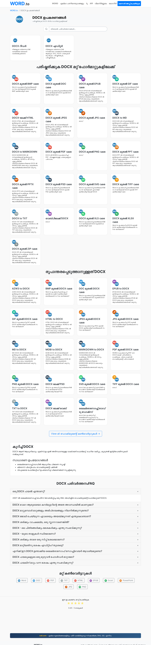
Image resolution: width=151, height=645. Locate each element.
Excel (109, 580)
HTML (79, 580)
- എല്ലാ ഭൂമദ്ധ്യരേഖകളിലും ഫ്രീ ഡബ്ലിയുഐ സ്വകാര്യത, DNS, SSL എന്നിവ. (75, 636)
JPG (68, 587)
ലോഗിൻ (113, 3)
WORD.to (14, 10)
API (91, 3)
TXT (64, 580)
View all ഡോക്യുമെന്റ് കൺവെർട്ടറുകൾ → (75, 433)
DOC (36, 580)
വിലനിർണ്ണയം (101, 3)
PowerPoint (126, 580)
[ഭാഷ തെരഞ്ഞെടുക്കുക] (87, 3)
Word (22, 580)
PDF (50, 580)
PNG (82, 587)
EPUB (94, 580)
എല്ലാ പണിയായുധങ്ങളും (72, 3)
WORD (55, 3)
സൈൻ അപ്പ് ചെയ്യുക (129, 3)
